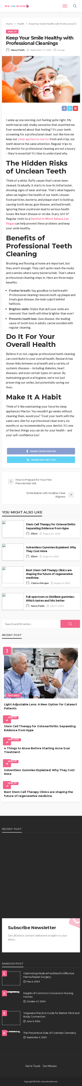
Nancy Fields (18, 49)
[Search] (74, 6)
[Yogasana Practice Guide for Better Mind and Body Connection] (11, 1018)
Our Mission (50, 1066)
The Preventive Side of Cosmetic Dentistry (49, 1032)
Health (12, 31)
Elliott (34, 533)
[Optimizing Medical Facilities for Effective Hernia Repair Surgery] (11, 978)
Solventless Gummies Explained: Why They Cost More (51, 549)
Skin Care (13, 739)
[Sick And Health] (17, 6)
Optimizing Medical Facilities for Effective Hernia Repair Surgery (48, 975)
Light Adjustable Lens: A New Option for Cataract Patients (40, 706)
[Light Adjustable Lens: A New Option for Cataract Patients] (41, 673)
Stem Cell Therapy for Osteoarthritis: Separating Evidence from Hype (50, 526)
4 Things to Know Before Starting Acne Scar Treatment (37, 750)
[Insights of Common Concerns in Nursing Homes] (11, 992)
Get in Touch (32, 1066)
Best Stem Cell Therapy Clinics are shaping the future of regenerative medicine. (49, 574)
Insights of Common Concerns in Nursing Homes (48, 994)
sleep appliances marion (33, 139)
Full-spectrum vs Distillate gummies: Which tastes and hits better (50, 598)
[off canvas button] (64, 6)
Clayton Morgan (40, 583)
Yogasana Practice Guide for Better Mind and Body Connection (51, 1014)
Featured (13, 695)
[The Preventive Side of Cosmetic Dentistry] (11, 1032)
